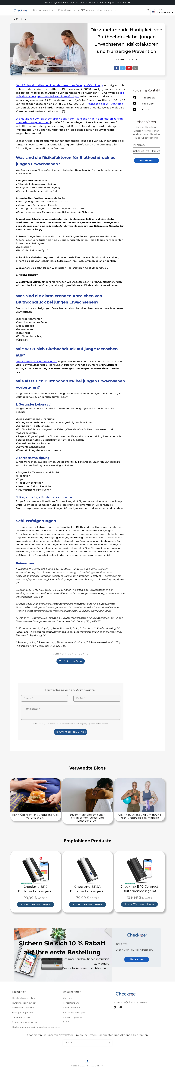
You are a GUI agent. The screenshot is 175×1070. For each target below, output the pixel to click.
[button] (148, 10)
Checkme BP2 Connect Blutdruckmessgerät (139, 889)
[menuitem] (66, 10)
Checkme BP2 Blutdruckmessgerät (35, 889)
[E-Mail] (135, 68)
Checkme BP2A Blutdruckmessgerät (87, 889)
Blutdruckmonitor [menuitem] (43, 10)
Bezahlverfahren (71, 1007)
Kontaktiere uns (71, 1003)
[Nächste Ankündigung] (162, 2)
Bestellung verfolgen (74, 1012)
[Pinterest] (129, 68)
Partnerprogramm (72, 1017)
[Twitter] (123, 68)
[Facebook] (116, 68)
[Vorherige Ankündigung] (13, 2)
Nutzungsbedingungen (24, 1003)
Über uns (67, 998)
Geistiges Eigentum (22, 1012)
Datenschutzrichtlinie (23, 1007)
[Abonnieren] (109, 1043)
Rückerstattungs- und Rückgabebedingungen (36, 1027)
